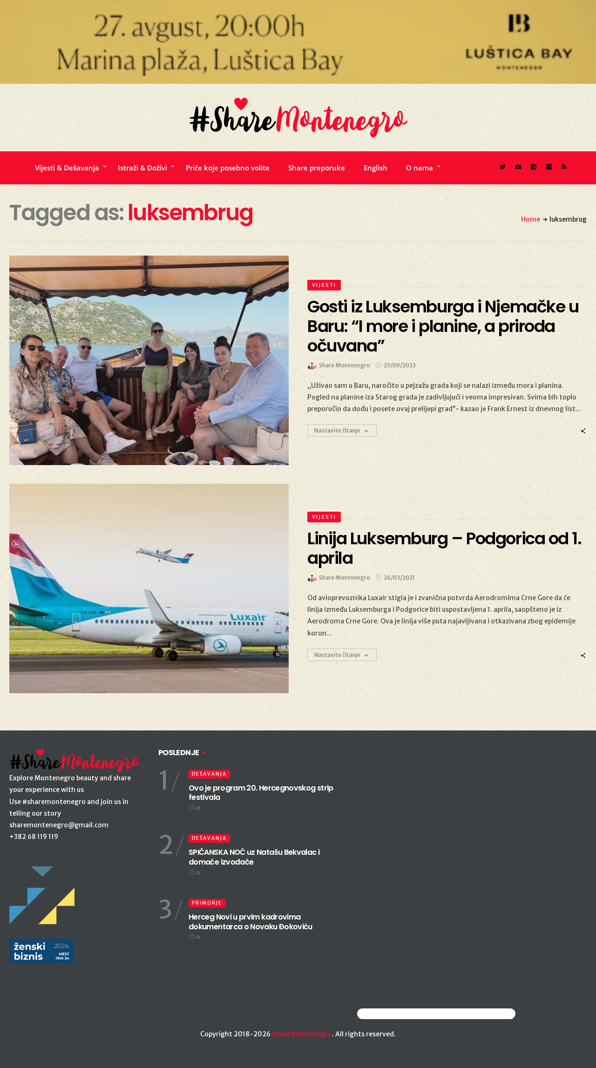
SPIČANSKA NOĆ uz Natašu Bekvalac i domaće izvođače (254, 857)
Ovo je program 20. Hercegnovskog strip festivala (261, 793)
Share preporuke (316, 167)
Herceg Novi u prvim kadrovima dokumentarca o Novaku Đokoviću (250, 922)
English (375, 167)
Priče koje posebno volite (228, 167)
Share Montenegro (302, 1034)
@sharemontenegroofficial (398, 1014)
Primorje (207, 903)
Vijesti (324, 285)
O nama (419, 167)
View (143, 360)
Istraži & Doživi (142, 167)
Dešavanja (209, 774)
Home (530, 219)
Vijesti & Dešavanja (67, 167)
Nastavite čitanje (337, 430)
